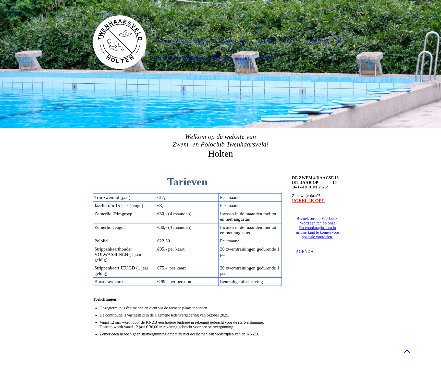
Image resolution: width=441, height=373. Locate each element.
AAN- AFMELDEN (231, 41)
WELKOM (162, 41)
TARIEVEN (266, 41)
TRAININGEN (191, 41)
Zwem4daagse (324, 41)
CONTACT (266, 58)
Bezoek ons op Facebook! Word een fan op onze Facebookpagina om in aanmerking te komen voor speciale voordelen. (317, 227)
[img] (119, 42)
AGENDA (293, 41)
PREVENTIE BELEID (230, 58)
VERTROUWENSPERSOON (178, 58)
